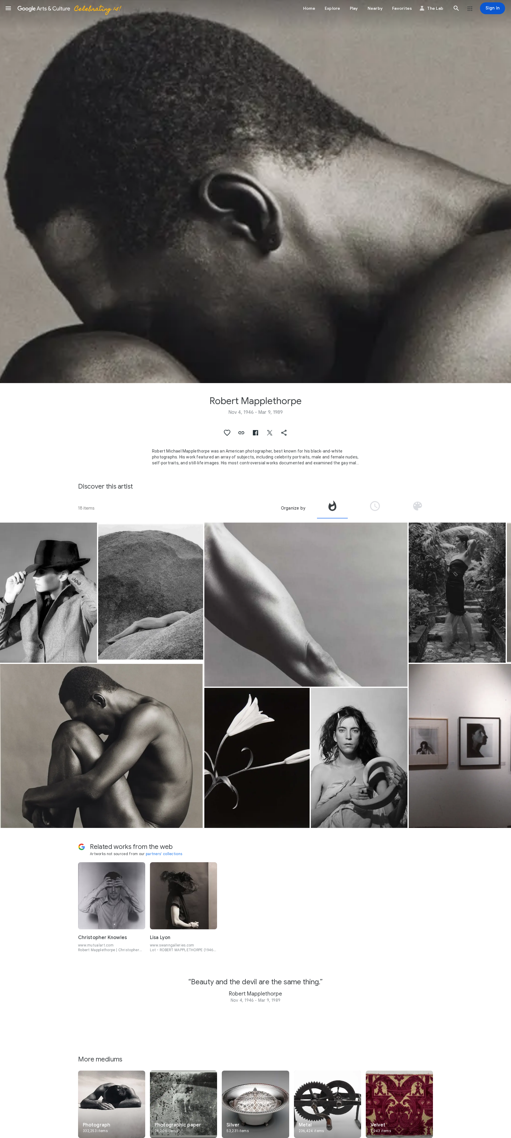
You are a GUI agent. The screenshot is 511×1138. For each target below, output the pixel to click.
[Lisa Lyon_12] (457, 593)
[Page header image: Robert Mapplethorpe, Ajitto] (255, 191)
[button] (8, 8)
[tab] (332, 508)
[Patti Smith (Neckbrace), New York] (359, 758)
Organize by (293, 508)
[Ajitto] (101, 746)
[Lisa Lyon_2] (150, 593)
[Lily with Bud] (256, 758)
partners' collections (164, 854)
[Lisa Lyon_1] (305, 605)
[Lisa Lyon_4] (48, 593)
